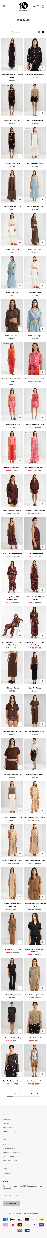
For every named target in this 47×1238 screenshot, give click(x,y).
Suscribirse (11, 1203)
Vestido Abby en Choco (12, 206)
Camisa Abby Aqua (34, 336)
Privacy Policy (8, 1127)
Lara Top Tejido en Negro (12, 1081)
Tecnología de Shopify (30, 1214)
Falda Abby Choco (34, 249)
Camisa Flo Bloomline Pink (34, 379)
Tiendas (6, 1123)
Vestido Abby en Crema (34, 163)
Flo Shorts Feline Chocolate (35, 511)
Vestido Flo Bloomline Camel (35, 860)
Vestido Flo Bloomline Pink (34, 467)
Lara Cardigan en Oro (34, 1081)
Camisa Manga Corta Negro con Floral (35, 950)
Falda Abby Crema (12, 249)
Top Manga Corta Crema (34, 774)
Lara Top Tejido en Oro (35, 1038)
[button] (33, 6)
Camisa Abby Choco (12, 336)
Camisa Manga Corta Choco (12, 731)
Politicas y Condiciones (11, 1152)
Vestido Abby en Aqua (35, 206)
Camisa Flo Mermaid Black (34, 75)
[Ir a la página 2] (37, 1093)
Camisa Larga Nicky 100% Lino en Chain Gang (12, 598)
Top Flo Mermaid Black (12, 120)
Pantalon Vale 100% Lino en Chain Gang (12, 644)
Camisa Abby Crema (35, 292)
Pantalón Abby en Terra (12, 949)
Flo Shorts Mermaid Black (35, 120)
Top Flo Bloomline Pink (12, 467)
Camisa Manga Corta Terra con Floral (35, 905)
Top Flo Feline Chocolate (35, 554)
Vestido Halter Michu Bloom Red (12, 380)
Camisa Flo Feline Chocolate (12, 511)
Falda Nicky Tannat (12, 688)
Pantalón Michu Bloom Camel (34, 817)
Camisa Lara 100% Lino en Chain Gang (34, 644)
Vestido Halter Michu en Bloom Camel (12, 905)
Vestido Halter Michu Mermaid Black (12, 76)
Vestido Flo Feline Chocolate (12, 554)
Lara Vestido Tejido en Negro (12, 1038)
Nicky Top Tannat (35, 688)
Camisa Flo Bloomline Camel (12, 860)
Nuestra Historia (9, 1148)
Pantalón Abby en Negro (12, 995)
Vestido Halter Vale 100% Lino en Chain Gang (35, 598)
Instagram (7, 1173)
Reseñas (6, 1144)
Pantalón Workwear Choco (34, 731)
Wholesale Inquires (10, 1161)
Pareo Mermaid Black (12, 163)
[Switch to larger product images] (39, 32)
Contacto (6, 1119)
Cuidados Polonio (9, 1156)
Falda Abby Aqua (12, 292)
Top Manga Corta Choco (12, 774)
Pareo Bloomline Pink (12, 424)
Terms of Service (9, 1132)
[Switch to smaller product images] (43, 32)
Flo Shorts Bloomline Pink (34, 424)
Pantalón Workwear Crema (12, 817)
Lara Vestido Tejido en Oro (34, 995)
